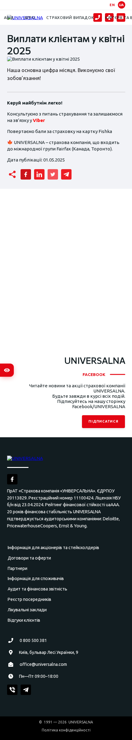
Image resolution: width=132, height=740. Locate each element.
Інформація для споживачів (36, 578)
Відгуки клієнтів (24, 620)
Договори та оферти (29, 558)
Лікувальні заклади (27, 609)
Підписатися (104, 421)
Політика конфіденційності (66, 730)
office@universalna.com (43, 664)
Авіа (9, 17)
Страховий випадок (70, 17)
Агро (30, 17)
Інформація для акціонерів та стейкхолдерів (53, 547)
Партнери (17, 568)
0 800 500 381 (33, 640)
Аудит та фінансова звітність (37, 588)
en (112, 5)
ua (121, 5)
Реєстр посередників (29, 599)
